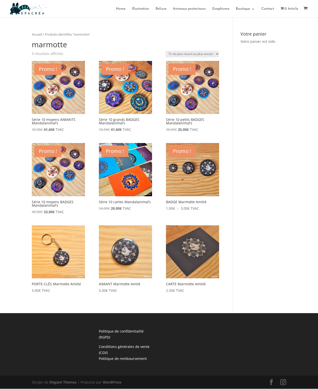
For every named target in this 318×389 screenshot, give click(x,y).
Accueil (37, 34)
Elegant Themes (63, 382)
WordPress (112, 382)
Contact (267, 9)
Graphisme (220, 9)
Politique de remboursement (123, 358)
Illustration (140, 9)
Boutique (243, 9)
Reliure (161, 9)
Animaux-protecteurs (189, 9)
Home (120, 9)
